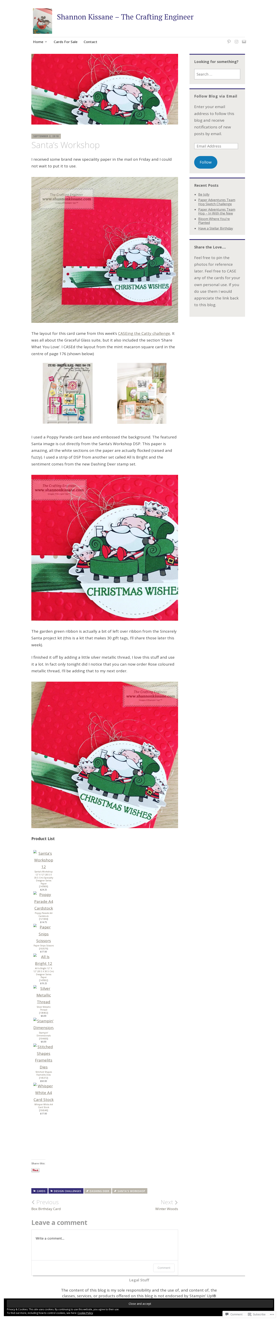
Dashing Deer (99, 1191)
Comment (164, 1267)
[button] (68, 395)
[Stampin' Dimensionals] (43, 1027)
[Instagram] (236, 39)
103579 (43, 948)
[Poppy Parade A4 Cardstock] (43, 908)
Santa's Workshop (131, 1191)
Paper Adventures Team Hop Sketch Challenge (216, 202)
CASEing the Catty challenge (144, 333)
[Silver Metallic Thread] (43, 1001)
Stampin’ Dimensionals (44, 1034)
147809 (43, 886)
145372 (43, 1077)
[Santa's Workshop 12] (43, 866)
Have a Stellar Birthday (215, 228)
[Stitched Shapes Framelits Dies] (43, 1067)
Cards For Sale (66, 41)
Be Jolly (203, 194)
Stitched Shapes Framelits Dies (43, 1073)
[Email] (243, 39)
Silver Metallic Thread (44, 1008)
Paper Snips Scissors (44, 945)
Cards (41, 1191)
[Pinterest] (228, 39)
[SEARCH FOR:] (217, 74)
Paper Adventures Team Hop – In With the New (216, 211)
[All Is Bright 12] (43, 963)
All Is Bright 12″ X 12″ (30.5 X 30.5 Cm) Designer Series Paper (43, 973)
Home (38, 41)
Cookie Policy (85, 1313)
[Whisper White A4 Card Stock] (43, 1099)
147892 (43, 980)
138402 (43, 1012)
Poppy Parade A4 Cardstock (43, 915)
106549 (43, 1110)
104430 (43, 1038)
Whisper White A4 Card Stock (43, 1106)
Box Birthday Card (46, 1205)
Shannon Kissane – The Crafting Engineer (125, 17)
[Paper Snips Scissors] (43, 940)
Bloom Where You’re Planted (214, 221)
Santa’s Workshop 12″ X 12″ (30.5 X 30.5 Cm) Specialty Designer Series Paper (43, 877)
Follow (206, 162)
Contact (90, 41)
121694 (43, 919)
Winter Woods (166, 1205)
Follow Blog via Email (215, 96)
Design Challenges (67, 1191)
